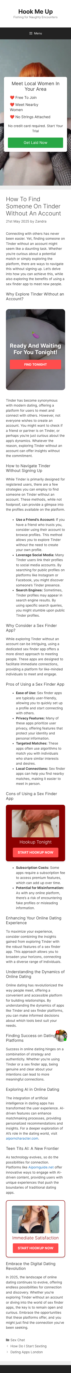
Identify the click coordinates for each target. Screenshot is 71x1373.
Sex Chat (17, 1340)
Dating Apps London (26, 1352)
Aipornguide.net (41, 1167)
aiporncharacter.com (22, 1138)
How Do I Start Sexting (28, 1346)
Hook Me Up (35, 11)
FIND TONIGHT (35, 364)
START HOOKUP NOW (35, 852)
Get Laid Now (35, 142)
